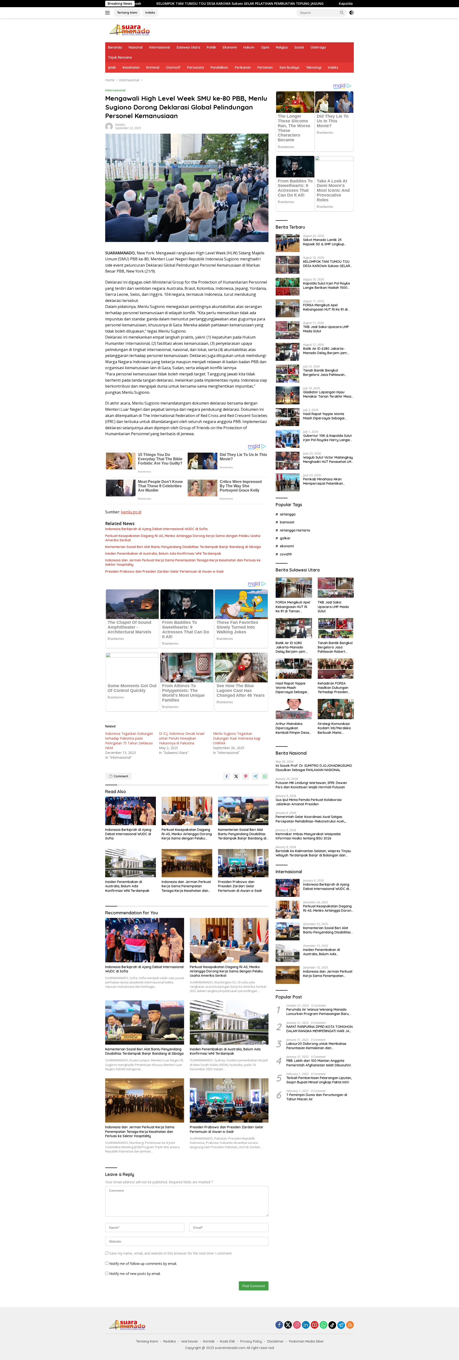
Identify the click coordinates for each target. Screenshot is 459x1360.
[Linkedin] (306, 1325)
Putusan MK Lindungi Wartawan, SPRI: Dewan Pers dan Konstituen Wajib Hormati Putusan (311, 784)
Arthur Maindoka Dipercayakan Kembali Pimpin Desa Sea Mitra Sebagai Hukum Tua (292, 728)
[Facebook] (279, 1325)
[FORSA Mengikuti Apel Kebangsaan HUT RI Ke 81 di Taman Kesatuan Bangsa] (288, 308)
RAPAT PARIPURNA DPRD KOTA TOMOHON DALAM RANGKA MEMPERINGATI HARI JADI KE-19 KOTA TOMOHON (319, 1028)
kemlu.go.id (131, 512)
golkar (285, 538)
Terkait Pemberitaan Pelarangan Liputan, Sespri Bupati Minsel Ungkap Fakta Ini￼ (319, 1080)
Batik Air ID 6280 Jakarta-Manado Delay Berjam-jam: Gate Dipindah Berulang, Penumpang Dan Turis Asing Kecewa (325, 350)
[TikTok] (332, 1325)
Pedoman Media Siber (306, 1341)
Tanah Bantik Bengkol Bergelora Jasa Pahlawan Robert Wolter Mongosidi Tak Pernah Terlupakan (326, 372)
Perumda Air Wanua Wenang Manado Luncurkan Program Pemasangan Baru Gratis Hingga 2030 (317, 1011)
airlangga (287, 514)
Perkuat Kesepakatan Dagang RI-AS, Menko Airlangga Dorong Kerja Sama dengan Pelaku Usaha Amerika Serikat (182, 538)
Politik (211, 47)
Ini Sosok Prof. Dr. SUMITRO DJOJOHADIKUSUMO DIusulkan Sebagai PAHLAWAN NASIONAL (314, 767)
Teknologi (313, 67)
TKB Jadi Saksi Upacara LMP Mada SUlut (326, 328)
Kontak (209, 1341)
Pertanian (265, 67)
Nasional (135, 47)
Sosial (299, 47)
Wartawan (189, 1341)
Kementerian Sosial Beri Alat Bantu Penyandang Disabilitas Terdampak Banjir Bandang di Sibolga (183, 547)
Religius (282, 47)
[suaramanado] (129, 29)
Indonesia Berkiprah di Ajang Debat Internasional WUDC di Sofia (156, 529)
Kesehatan (131, 67)
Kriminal (152, 67)
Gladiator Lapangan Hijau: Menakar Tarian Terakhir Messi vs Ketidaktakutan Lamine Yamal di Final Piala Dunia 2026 (328, 394)
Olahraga (318, 47)
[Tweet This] (236, 776)
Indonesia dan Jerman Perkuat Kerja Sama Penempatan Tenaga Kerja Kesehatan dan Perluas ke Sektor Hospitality (183, 562)
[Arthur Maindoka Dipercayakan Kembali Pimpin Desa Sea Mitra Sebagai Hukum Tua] (294, 709)
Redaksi (120, 125)
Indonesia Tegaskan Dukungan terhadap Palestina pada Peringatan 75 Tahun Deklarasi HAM (129, 740)
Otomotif (173, 67)
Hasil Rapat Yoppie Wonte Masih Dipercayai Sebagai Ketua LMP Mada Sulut (323, 415)
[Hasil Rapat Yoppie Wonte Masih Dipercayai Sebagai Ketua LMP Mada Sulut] (288, 417)
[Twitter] (288, 1325)
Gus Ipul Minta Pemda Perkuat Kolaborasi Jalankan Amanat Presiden (309, 802)
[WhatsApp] (323, 1325)
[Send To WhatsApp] (264, 776)
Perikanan (243, 67)
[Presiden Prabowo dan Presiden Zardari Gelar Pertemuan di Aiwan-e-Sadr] (243, 863)
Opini (265, 47)
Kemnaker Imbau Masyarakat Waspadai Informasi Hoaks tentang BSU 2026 (308, 836)
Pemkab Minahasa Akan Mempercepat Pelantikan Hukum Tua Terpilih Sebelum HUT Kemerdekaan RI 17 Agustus (325, 481)
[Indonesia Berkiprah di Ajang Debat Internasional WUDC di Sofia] (130, 811)
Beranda (115, 47)
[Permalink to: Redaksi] (109, 126)
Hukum (248, 47)
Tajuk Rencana (120, 57)
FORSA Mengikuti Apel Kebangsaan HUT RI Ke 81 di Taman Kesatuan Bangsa (325, 307)
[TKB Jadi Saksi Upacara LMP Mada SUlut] (288, 330)
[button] (342, 12)
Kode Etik (227, 1341)
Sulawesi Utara (188, 47)
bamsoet (287, 522)
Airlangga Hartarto (295, 530)
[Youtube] (314, 1325)
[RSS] (350, 1325)
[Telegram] (341, 1325)
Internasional (159, 47)
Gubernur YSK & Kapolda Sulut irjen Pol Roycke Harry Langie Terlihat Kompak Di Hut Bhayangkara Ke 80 (327, 437)
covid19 (286, 554)
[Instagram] (297, 1325)
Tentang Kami (127, 12)
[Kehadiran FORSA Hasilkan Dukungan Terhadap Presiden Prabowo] (336, 668)
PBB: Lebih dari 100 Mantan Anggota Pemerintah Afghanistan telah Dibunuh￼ (318, 1062)
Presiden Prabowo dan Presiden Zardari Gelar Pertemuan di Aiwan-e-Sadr (164, 571)
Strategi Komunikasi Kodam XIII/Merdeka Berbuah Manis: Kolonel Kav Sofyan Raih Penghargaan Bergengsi (334, 728)
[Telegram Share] (255, 776)
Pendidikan (219, 67)
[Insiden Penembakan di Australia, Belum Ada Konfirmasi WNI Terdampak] (130, 863)
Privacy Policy (251, 1341)
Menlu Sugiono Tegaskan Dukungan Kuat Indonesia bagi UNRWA (236, 738)
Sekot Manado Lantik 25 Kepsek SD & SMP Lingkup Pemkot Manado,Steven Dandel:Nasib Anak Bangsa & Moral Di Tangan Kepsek (326, 241)
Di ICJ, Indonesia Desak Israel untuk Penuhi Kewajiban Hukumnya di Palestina (181, 738)
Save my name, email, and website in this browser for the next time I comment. (170, 1253)
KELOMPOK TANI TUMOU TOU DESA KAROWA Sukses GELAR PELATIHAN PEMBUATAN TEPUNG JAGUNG (145, 3)
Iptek (112, 67)
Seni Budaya (289, 67)
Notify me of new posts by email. (135, 1273)
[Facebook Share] (226, 776)
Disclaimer (275, 1341)
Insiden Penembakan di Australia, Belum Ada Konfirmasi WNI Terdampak (163, 553)
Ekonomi (230, 47)
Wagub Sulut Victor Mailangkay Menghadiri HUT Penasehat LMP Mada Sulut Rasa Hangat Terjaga (328, 459)
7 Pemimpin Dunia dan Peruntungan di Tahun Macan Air (316, 1097)
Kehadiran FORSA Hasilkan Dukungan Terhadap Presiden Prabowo (333, 687)
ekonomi (287, 546)
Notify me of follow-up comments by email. (143, 1263)
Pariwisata (195, 67)
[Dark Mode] (351, 13)
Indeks (150, 12)
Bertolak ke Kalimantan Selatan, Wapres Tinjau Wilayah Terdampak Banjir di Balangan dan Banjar (313, 853)
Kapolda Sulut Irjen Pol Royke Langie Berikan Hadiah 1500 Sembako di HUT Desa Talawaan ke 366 (326, 3)
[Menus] (108, 13)
